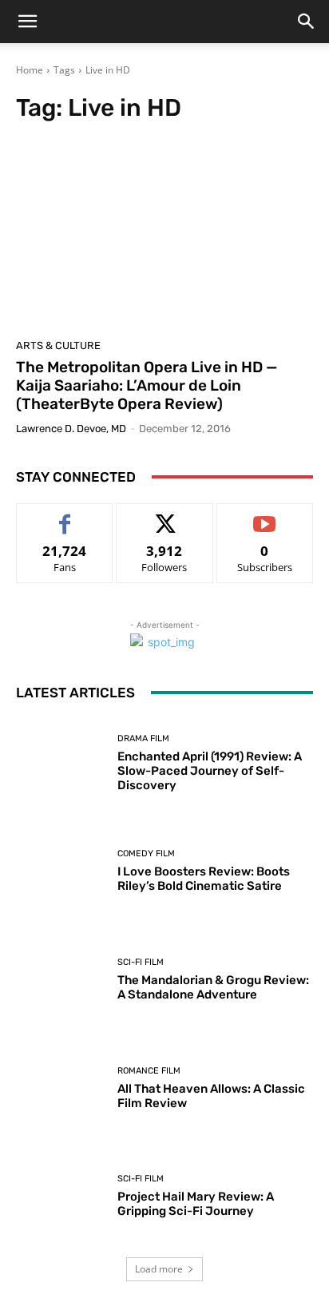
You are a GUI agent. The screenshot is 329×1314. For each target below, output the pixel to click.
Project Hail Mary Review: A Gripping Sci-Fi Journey (195, 1203)
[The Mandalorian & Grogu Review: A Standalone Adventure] (60, 980)
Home (29, 70)
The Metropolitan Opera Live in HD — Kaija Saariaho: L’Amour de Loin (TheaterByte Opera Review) (146, 385)
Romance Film (148, 1070)
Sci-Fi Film (140, 962)
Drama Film (143, 738)
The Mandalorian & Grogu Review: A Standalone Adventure (213, 987)
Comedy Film (146, 853)
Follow (165, 516)
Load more (159, 1269)
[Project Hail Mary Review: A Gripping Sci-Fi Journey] (60, 1196)
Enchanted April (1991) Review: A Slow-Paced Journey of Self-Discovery (209, 770)
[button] (27, 21)
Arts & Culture (58, 345)
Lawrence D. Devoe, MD (71, 429)
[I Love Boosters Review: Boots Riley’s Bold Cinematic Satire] (60, 871)
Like (65, 516)
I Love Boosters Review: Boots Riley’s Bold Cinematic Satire (203, 878)
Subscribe (265, 516)
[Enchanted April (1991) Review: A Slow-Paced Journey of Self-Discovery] (60, 763)
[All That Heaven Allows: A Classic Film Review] (60, 1088)
